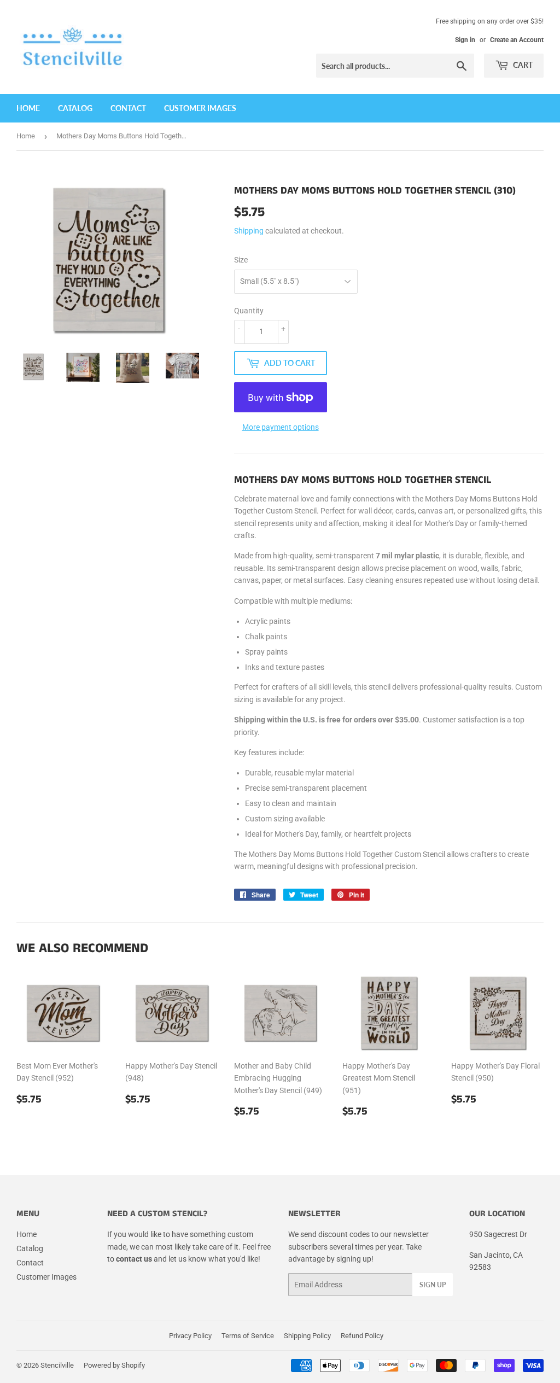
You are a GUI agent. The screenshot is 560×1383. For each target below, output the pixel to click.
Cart (522, 64)
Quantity (249, 310)
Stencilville (57, 1365)
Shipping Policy (307, 1336)
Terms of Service (247, 1336)
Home (28, 108)
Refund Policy (362, 1336)
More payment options (280, 427)
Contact (128, 108)
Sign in (465, 40)
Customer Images (200, 108)
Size (241, 259)
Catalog (75, 108)
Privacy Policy (190, 1336)
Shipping (249, 230)
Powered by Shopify (114, 1365)
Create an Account (517, 40)
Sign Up (432, 1285)
